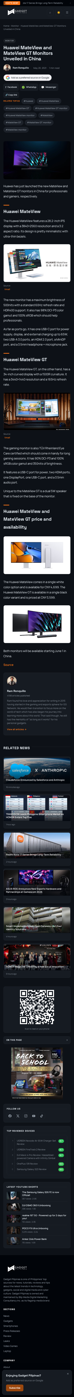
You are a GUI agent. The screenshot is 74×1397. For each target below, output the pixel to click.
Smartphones (10, 1326)
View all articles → (17, 729)
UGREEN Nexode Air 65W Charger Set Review (36, 1142)
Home (6, 25)
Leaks (6, 1341)
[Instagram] (26, 1116)
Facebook (11, 87)
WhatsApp (29, 87)
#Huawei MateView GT (17, 108)
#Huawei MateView (49, 101)
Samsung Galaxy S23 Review (31, 1169)
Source (8, 665)
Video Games (10, 1346)
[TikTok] (41, 1116)
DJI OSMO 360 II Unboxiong (36, 1205)
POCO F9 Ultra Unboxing (35, 1228)
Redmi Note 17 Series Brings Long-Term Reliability (25, 3)
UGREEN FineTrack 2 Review (31, 1149)
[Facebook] (10, 1116)
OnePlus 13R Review (27, 1163)
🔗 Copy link (11, 94)
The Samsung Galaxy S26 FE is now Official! (40, 1194)
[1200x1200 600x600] (37, 1098)
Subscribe (14, 1387)
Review (7, 1336)
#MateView (46, 115)
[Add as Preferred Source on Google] (27, 77)
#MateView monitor (16, 129)
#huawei (28, 101)
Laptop (7, 1351)
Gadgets (8, 1321)
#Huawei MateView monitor (20, 115)
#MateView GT (13, 122)
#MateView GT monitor (39, 122)
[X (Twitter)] (18, 1116)
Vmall (7, 289)
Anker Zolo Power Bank (34, 1239)
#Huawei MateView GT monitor (51, 108)
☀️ (58, 12)
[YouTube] (33, 1116)
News (6, 1315)
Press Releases (11, 1331)
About (6, 1367)
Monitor (15, 25)
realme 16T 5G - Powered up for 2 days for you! (44, 1217)
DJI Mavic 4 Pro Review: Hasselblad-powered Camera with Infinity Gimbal (36, 1156)
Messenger (48, 87)
